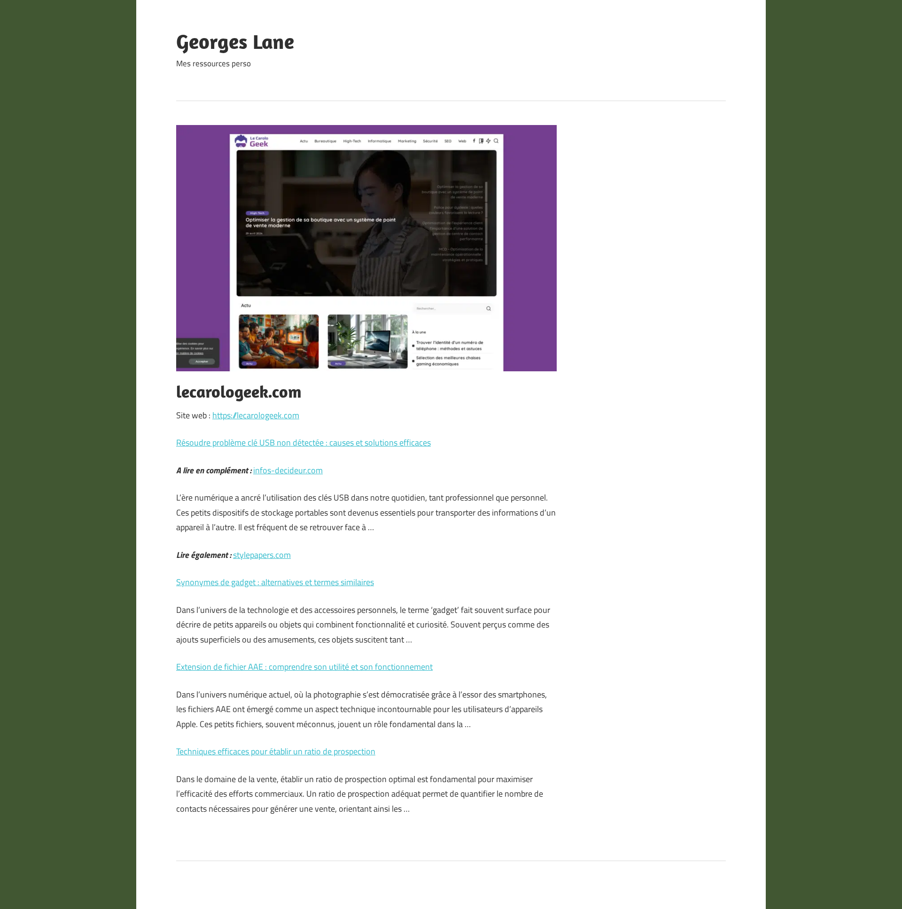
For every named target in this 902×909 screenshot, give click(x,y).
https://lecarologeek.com (255, 415)
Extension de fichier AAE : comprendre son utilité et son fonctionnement (304, 666)
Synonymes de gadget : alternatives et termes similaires (275, 582)
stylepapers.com (262, 555)
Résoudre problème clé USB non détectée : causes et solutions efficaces (303, 442)
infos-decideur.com (288, 470)
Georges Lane (235, 41)
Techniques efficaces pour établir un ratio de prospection (275, 751)
